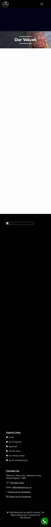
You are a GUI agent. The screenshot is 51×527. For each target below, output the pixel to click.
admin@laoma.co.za (22, 487)
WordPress (25, 517)
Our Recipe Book (17, 456)
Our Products (15, 442)
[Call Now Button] (44, 521)
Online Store (15, 451)
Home (11, 437)
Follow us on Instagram (19, 496)
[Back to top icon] (25, 507)
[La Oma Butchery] (5, 4)
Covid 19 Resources (18, 460)
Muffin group (33, 512)
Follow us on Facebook (19, 492)
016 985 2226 (17, 483)
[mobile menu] (47, 4)
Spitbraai (13, 446)
